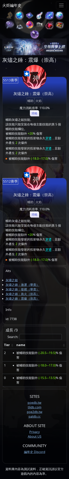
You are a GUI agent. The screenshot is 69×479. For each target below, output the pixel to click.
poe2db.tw (34, 412)
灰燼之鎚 (12, 280)
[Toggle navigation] (61, 5)
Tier (7, 345)
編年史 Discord (34, 452)
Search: (12, 337)
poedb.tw (34, 403)
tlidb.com (34, 407)
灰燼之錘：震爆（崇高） (22, 298)
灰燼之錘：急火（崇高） (22, 294)
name (20, 345)
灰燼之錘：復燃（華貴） (22, 289)
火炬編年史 (11, 5)
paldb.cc (35, 416)
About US (34, 436)
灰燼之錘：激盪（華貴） (22, 285)
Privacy (34, 432)
